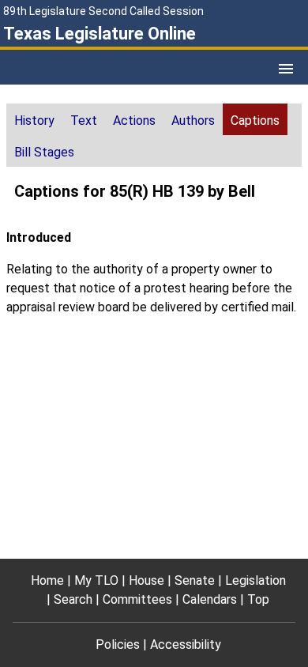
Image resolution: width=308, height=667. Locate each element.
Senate (195, 580)
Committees (137, 599)
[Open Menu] (286, 69)
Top (258, 599)
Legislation (255, 580)
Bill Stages (44, 152)
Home (47, 580)
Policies (118, 644)
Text (83, 120)
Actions (134, 120)
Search (73, 599)
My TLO (96, 580)
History (34, 120)
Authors (193, 120)
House (146, 580)
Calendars (209, 599)
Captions (255, 120)
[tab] (34, 119)
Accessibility (185, 644)
